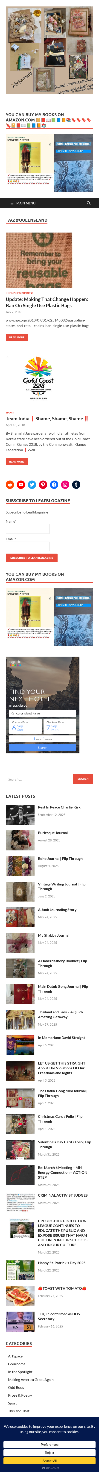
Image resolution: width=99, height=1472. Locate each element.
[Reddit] (10, 485)
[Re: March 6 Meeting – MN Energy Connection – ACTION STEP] (20, 1168)
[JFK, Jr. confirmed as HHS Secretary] (20, 1314)
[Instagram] (65, 485)
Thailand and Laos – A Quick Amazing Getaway (60, 1014)
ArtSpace (15, 1356)
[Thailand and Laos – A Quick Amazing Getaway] (20, 1012)
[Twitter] (32, 485)
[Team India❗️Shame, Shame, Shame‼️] (49, 384)
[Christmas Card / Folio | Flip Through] (20, 1117)
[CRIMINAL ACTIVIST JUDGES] (20, 1195)
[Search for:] (49, 779)
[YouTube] (21, 485)
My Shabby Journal (53, 935)
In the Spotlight (20, 1371)
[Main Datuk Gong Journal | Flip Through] (20, 987)
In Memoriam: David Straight (61, 1037)
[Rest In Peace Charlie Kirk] (20, 807)
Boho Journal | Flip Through (60, 858)
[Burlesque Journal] (20, 833)
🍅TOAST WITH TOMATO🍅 (62, 1288)
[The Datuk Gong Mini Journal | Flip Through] (20, 1091)
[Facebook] (54, 485)
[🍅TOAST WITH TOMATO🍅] (20, 1288)
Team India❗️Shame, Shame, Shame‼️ (47, 418)
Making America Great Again (31, 1379)
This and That (18, 1411)
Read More (15, 336)
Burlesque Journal (53, 832)
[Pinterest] (43, 485)
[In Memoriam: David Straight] (20, 1038)
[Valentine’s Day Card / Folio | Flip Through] (20, 1142)
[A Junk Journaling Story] (20, 910)
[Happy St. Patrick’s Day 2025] (20, 1263)
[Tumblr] (76, 485)
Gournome (16, 1364)
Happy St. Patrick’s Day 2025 (61, 1262)
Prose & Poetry (20, 1395)
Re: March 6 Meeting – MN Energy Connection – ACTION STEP (62, 1172)
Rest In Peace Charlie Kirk (59, 807)
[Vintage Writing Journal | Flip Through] (20, 884)
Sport (10, 412)
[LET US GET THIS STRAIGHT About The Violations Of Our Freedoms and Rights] (20, 1063)
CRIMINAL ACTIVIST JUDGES (63, 1195)
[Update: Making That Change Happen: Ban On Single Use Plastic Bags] (49, 262)
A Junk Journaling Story (57, 909)
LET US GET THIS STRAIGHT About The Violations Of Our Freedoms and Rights (61, 1068)
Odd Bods (16, 1387)
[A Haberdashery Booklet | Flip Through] (20, 961)
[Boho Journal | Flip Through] (20, 859)
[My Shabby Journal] (20, 935)
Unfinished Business (19, 293)
